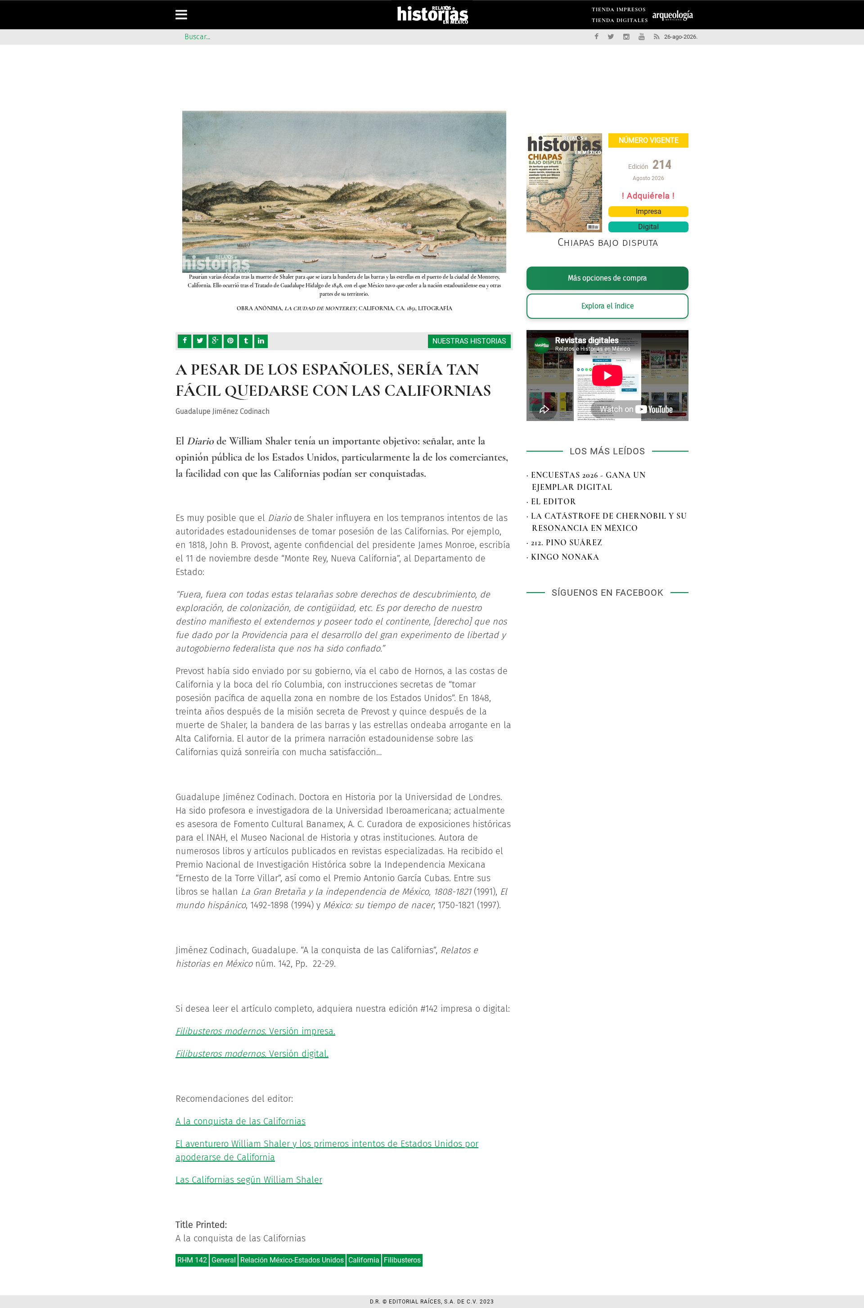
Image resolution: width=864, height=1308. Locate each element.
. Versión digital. (252, 1053)
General (224, 1260)
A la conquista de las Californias (241, 1121)
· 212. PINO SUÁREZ (564, 543)
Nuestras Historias (469, 341)
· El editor (551, 502)
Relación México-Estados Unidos (292, 1260)
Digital (648, 226)
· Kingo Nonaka (562, 557)
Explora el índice (607, 306)
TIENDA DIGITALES (620, 21)
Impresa (649, 211)
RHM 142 (192, 1260)
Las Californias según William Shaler (249, 1179)
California (363, 1260)
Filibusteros (402, 1260)
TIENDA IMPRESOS (619, 11)
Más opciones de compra (607, 278)
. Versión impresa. (255, 1031)
